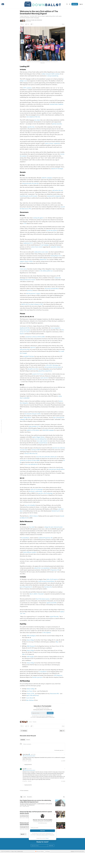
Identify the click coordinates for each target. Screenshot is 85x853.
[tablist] (25, 739)
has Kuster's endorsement (35, 491)
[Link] (18, 66)
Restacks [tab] (28, 739)
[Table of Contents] (1, 426)
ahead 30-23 (43, 259)
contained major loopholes (56, 104)
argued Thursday (54, 617)
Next (61, 730)
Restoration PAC (54, 694)
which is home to (33, 516)
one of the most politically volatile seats (46, 457)
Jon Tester (29, 691)
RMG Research (31, 646)
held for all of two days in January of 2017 (32, 304)
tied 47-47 (33, 347)
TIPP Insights (30, 657)
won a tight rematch (42, 441)
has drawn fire (48, 587)
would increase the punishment (46, 581)
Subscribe (74, 4)
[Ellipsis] (65, 754)
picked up (29, 290)
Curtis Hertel (29, 698)
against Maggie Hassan (38, 437)
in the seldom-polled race (46, 271)
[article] (42, 804)
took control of (44, 378)
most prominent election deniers (52, 367)
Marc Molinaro (30, 700)
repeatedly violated (55, 247)
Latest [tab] (24, 796)
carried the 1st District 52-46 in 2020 (29, 460)
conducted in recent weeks (41, 252)
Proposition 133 (55, 570)
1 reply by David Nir (28, 764)
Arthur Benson (26, 754)
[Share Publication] (69, 4)
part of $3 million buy (33, 695)
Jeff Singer (32, 20)
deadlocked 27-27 (28, 243)
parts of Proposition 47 (26, 587)
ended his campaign (47, 178)
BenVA (24, 768)
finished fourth (56, 511)
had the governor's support (33, 293)
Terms (15, 851)
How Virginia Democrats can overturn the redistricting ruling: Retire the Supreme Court (35, 801)
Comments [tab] (23, 739)
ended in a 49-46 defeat (33, 430)
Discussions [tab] (29, 796)
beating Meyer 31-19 (56, 256)
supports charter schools (26, 261)
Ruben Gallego (31, 689)
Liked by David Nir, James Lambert (29, 755)
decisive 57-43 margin (57, 169)
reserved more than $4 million (57, 469)
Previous (25, 730)
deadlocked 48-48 (24, 328)
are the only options (52, 230)
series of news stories (36, 247)
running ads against (38, 218)
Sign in (81, 4)
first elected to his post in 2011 (33, 414)
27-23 (24, 223)
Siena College (30, 640)
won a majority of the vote (33, 117)
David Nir (28, 20)
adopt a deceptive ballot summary (51, 74)
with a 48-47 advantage (52, 365)
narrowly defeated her (40, 439)
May (57, 642)
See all (22, 834)
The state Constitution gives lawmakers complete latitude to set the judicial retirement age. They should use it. (36, 804)
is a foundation (42, 672)
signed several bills (51, 603)
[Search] (67, 4)
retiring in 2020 (35, 450)
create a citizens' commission (52, 143)
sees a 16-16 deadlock (30, 505)
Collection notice (20, 851)
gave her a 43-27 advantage (46, 493)
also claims (37, 120)
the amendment (25, 538)
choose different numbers (29, 552)
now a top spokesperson (31, 464)
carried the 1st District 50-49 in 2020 (35, 337)
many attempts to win (34, 426)
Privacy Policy (51, 834)
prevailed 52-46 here (28, 356)
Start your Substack (40, 851)
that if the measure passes (42, 599)
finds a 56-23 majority (52, 579)
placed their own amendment (42, 568)
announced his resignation (54, 196)
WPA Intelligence (31, 636)
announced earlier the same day (30, 183)
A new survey (23, 269)
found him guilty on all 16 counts (28, 196)
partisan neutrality (57, 124)
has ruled (31, 527)
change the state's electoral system (53, 527)
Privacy (12, 851)
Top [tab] (21, 796)
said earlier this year (57, 190)
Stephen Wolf (39, 20)
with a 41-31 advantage (37, 489)
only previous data (24, 349)
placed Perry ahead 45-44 (45, 371)
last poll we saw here (33, 369)
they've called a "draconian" (37, 594)
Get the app (47, 851)
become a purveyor (37, 677)
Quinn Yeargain (26, 806)
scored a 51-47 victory (38, 374)
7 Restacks (34, 721)
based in (22, 334)
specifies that (30, 127)
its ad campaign (45, 245)
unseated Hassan (42, 443)
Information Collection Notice (42, 834)
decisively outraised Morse (52, 288)
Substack (72, 851)
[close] (54, 814)
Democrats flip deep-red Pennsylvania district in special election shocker (36, 812)
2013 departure (58, 675)
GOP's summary (27, 88)
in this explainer (46, 632)
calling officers (27, 417)
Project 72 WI (30, 694)
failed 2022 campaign (48, 430)
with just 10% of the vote (30, 453)
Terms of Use (48, 833)
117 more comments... (24, 790)
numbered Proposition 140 (45, 538)
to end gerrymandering (52, 76)
